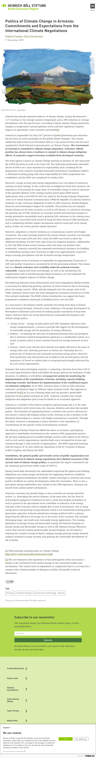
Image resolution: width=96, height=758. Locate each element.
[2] (22, 392)
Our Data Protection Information (13, 751)
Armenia (10, 593)
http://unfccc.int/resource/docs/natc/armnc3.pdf (29, 554)
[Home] (23, 7)
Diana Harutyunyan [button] (33, 36)
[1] (58, 129)
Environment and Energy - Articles (49, 593)
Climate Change (24, 593)
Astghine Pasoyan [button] (14, 36)
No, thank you (81, 739)
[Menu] (92, 6)
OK (66, 739)
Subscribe (48, 640)
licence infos (21, 110)
